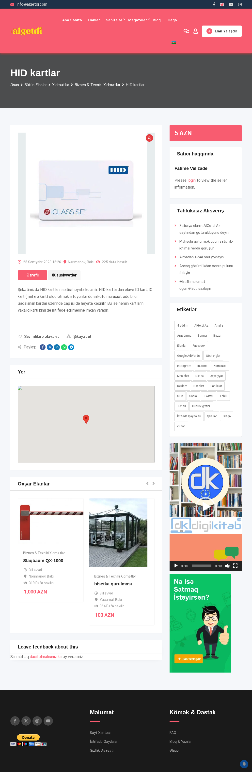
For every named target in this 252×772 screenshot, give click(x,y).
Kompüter (220, 366)
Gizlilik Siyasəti (101, 750)
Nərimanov (76, 262)
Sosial (193, 396)
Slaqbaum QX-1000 (43, 560)
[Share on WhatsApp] (64, 347)
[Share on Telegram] (71, 347)
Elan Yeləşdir (226, 31)
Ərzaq (181, 426)
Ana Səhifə (72, 20)
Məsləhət (183, 376)
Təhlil (223, 396)
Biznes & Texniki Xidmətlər (44, 553)
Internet (202, 366)
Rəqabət (198, 386)
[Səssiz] (227, 565)
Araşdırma (184, 335)
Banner (202, 335)
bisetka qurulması (113, 583)
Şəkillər (212, 416)
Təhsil (181, 406)
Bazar (217, 335)
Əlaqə (172, 20)
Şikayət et (82, 336)
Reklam (182, 386)
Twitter (208, 396)
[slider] (201, 566)
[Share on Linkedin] (57, 347)
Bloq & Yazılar (181, 741)
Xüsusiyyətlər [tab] (64, 275)
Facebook (199, 345)
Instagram (184, 366)
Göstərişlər (213, 356)
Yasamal (107, 600)
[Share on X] (50, 347)
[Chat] (186, 31)
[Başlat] (175, 565)
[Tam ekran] (235, 565)
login (192, 180)
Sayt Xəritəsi (100, 733)
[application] (206, 507)
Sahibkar (216, 386)
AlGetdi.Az (201, 325)
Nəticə (199, 376)
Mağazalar (137, 20)
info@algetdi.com (32, 4)
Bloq (157, 20)
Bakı (90, 262)
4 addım (182, 325)
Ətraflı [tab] (33, 275)
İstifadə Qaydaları (189, 416)
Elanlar (94, 20)
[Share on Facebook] (43, 347)
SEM (180, 396)
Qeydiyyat (216, 376)
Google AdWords (188, 356)
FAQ (173, 733)
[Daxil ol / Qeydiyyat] (195, 31)
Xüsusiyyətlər (201, 406)
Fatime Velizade (190, 168)
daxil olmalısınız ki (45, 656)
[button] (86, 419)
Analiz (219, 325)
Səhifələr (114, 20)
